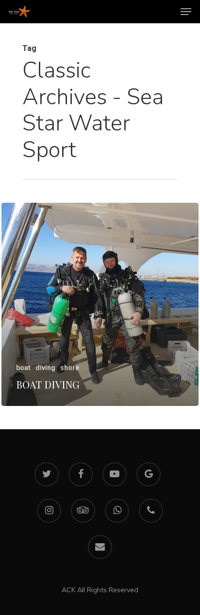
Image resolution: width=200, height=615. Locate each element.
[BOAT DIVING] (100, 304)
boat (23, 368)
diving (45, 368)
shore (69, 368)
